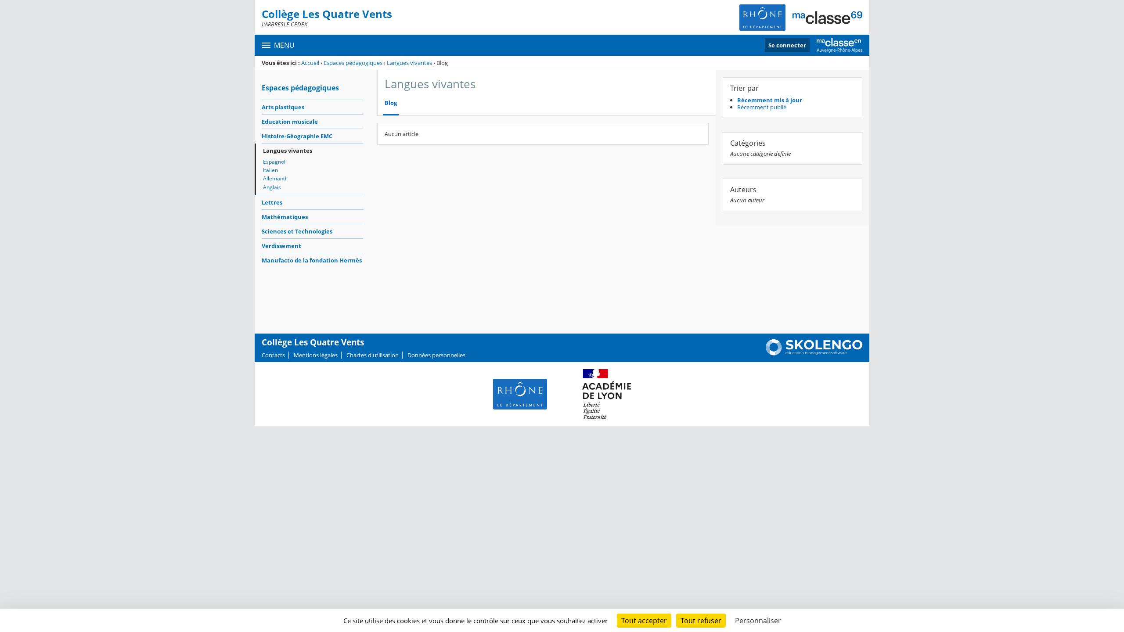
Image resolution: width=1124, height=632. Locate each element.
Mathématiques (285, 217)
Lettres (272, 202)
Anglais (272, 187)
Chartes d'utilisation (372, 355)
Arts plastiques (283, 107)
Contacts (273, 355)
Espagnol (274, 161)
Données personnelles (436, 355)
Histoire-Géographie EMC (297, 136)
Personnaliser (758, 620)
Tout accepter (644, 620)
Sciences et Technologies (297, 231)
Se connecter (787, 45)
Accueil (310, 63)
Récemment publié (761, 107)
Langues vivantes (409, 63)
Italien (270, 170)
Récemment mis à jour (769, 100)
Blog (391, 103)
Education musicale (290, 122)
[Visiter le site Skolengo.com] (814, 353)
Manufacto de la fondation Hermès (312, 260)
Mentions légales (316, 355)
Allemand (274, 178)
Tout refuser (701, 620)
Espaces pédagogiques (353, 63)
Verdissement (281, 246)
